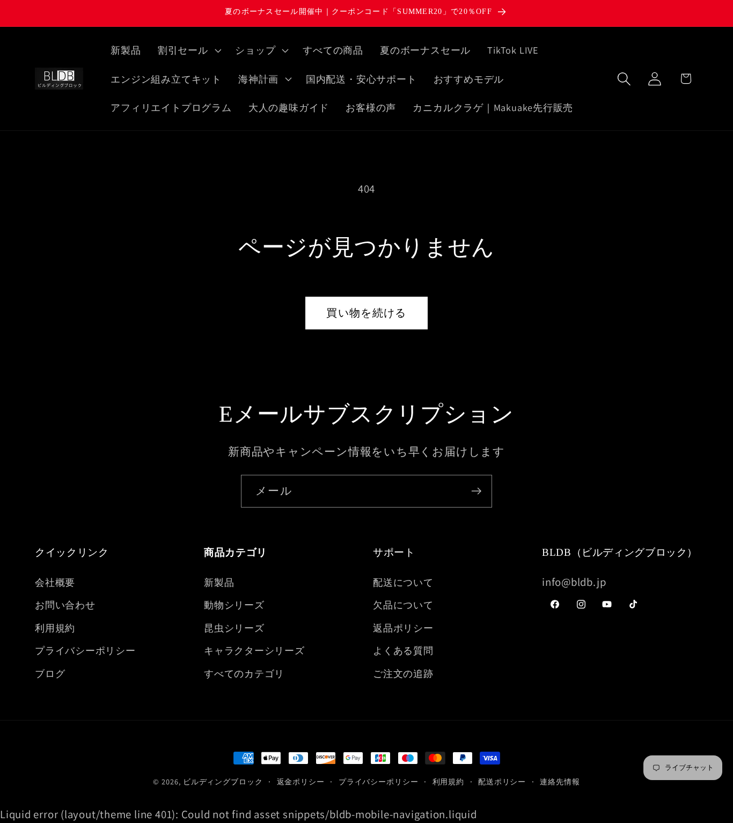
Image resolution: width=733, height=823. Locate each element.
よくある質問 (403, 650)
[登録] (476, 491)
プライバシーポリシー (85, 650)
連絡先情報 (560, 781)
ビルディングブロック (223, 781)
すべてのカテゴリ (244, 673)
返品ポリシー (403, 627)
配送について (403, 582)
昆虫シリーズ (234, 627)
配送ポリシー (502, 781)
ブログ (50, 673)
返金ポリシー (301, 781)
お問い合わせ (65, 604)
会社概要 (55, 582)
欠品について (403, 604)
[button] (188, 49)
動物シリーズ (234, 604)
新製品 (219, 582)
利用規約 (55, 627)
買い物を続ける (366, 313)
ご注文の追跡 (403, 673)
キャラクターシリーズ (254, 650)
